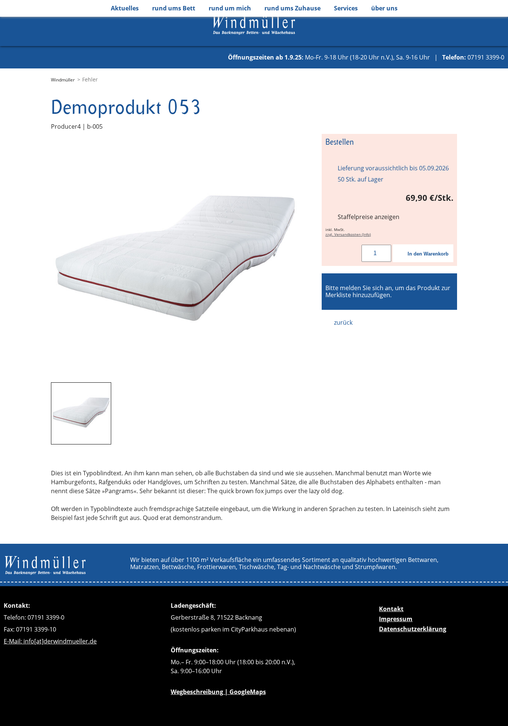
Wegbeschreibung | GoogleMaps (218, 692)
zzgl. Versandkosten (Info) (348, 234)
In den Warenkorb (428, 254)
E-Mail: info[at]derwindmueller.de (50, 641)
